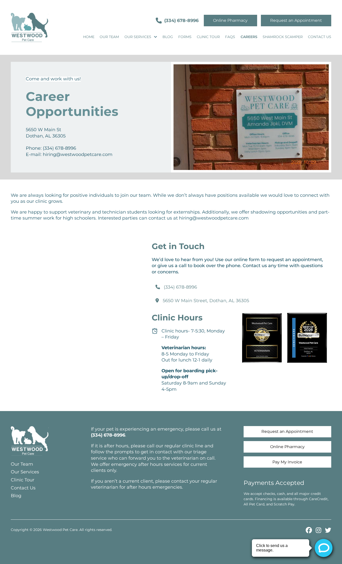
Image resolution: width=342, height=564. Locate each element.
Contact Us (319, 37)
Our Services (137, 37)
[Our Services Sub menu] (155, 37)
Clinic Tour (208, 37)
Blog (167, 37)
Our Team (109, 37)
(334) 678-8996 (181, 20)
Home (88, 37)
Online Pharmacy (230, 20)
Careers (249, 37)
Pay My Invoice (287, 462)
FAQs (230, 37)
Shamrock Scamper (283, 37)
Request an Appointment (296, 20)
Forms (185, 37)
